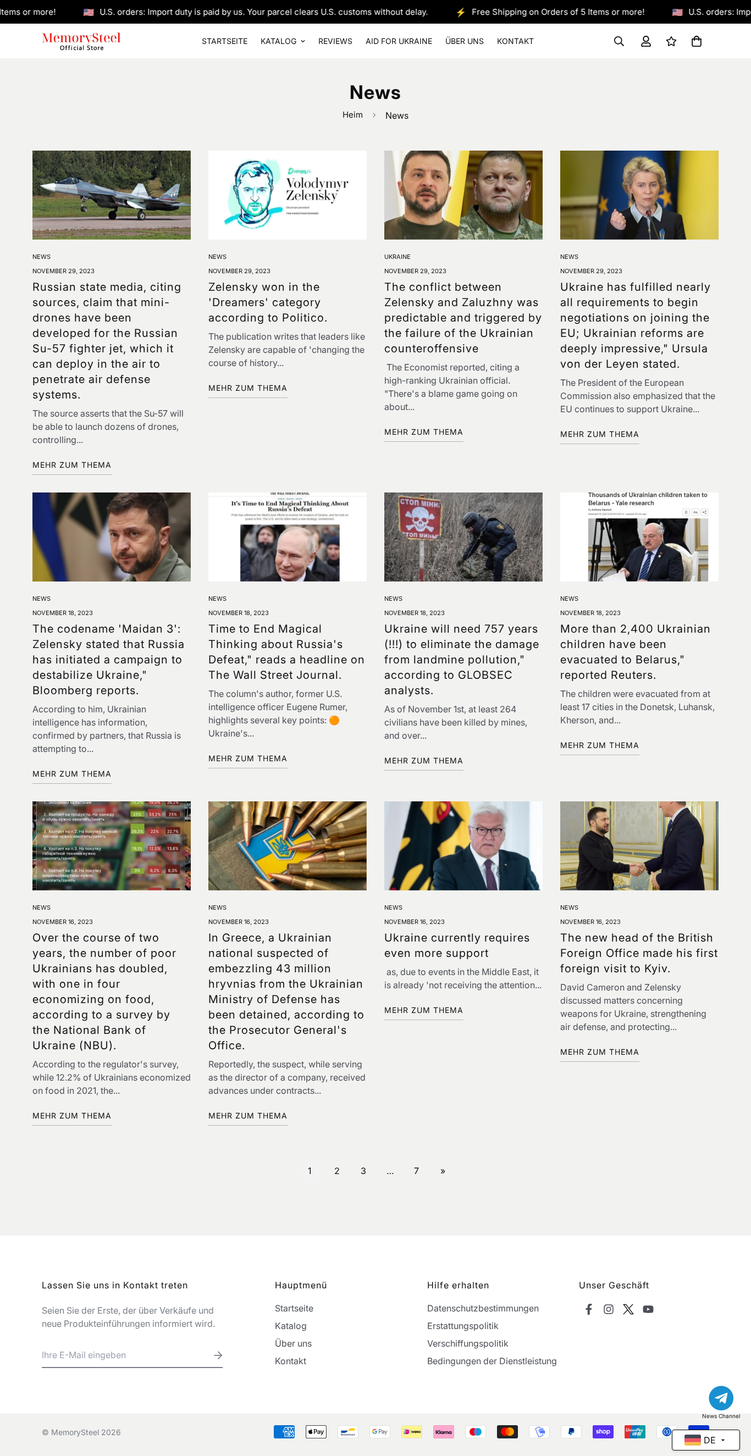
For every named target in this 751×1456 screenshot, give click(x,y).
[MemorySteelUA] (82, 41)
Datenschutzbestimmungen (483, 1308)
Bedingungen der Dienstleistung (492, 1360)
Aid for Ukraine (399, 41)
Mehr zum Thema (72, 464)
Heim (353, 114)
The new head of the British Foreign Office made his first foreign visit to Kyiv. (639, 953)
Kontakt (515, 41)
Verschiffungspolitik (468, 1343)
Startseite (224, 41)
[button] (694, 41)
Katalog (278, 41)
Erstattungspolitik (463, 1325)
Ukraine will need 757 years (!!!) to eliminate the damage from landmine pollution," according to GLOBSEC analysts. (461, 659)
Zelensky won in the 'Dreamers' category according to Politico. (268, 302)
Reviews (335, 41)
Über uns (464, 41)
